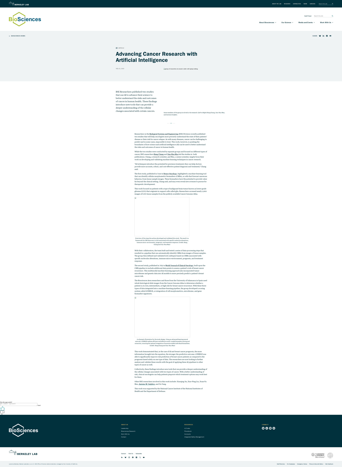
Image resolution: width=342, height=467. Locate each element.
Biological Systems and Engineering (164, 134)
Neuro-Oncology (170, 174)
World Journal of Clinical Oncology (179, 265)
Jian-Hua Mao (172, 154)
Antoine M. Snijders (147, 384)
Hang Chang (159, 154)
